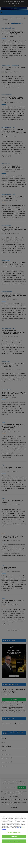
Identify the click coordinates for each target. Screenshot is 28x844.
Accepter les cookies (14, 841)
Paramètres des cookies (14, 832)
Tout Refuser (14, 836)
